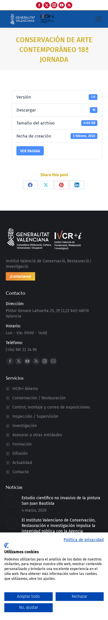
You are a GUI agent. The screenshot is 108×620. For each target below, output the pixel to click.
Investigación (24, 425)
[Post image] (11, 501)
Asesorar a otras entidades (37, 434)
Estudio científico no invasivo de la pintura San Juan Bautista (61, 500)
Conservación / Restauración (39, 398)
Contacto (20, 471)
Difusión (20, 453)
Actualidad (22, 462)
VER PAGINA (30, 151)
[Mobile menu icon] (98, 19)
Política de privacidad (84, 539)
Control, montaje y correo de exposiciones (51, 407)
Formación (22, 444)
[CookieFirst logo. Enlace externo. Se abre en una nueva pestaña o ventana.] (6, 545)
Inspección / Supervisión (35, 416)
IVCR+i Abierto (25, 388)
